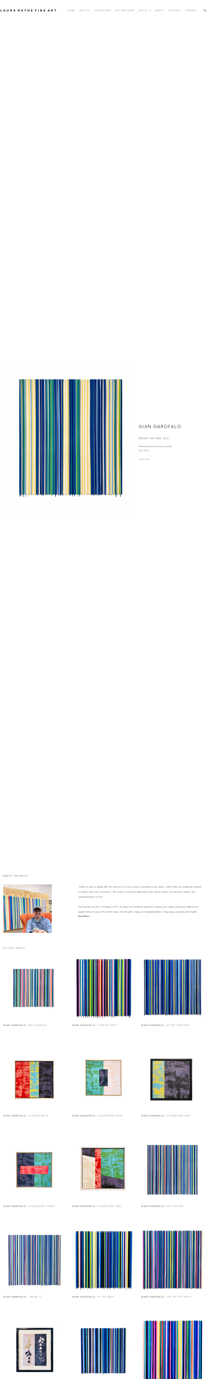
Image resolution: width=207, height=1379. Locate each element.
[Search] (205, 10)
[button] (145, 10)
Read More (84, 916)
